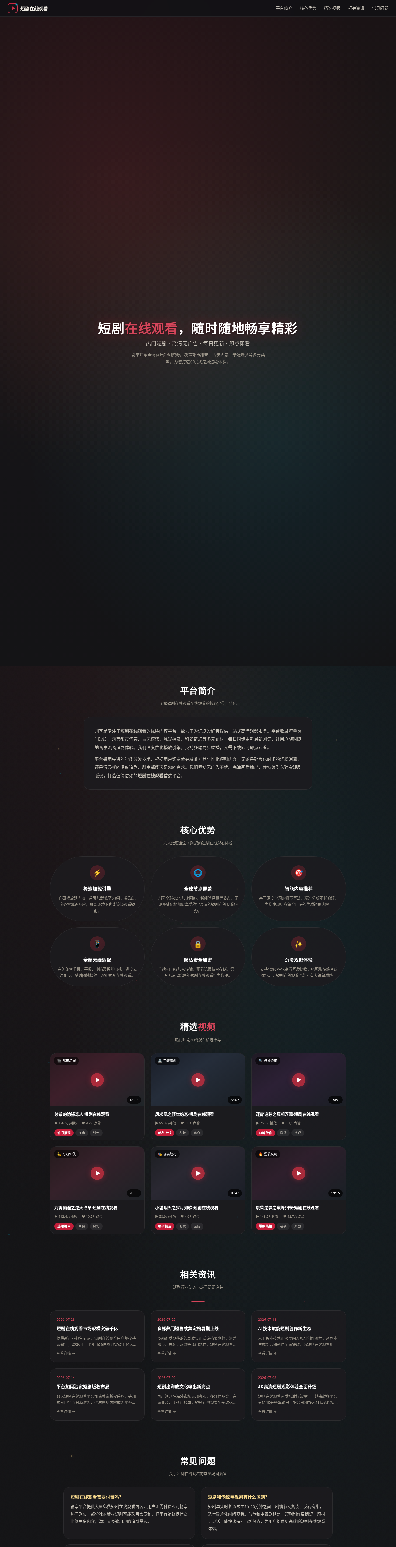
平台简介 (284, 8)
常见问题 (380, 8)
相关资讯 (356, 8)
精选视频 (332, 8)
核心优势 (308, 8)
